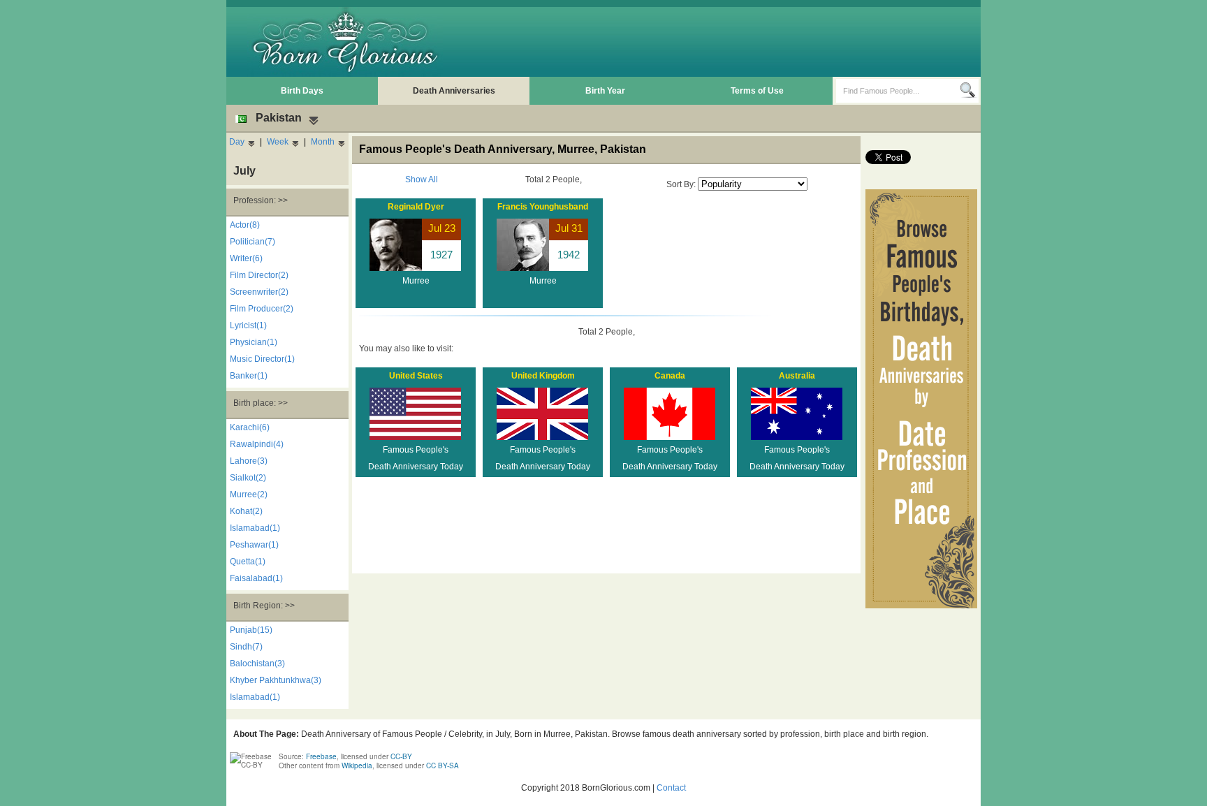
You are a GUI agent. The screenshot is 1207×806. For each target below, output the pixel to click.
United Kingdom (543, 376)
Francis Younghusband (542, 207)
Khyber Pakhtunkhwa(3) (275, 680)
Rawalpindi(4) (257, 444)
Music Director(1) (262, 359)
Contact (671, 788)
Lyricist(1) (248, 325)
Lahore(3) (249, 461)
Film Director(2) (259, 275)
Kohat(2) (246, 511)
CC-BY (401, 756)
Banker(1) (249, 376)
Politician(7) (252, 242)
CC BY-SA (442, 765)
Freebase (321, 756)
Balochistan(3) (257, 663)
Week (277, 142)
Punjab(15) (251, 630)
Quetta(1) (247, 561)
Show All (421, 179)
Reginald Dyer (416, 207)
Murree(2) (249, 494)
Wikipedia (357, 765)
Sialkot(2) (248, 478)
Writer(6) (246, 258)
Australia (797, 376)
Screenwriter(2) (259, 292)
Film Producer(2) (261, 309)
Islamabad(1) (255, 528)
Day (236, 142)
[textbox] (898, 91)
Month (323, 142)
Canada (669, 376)
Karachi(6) (250, 427)
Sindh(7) (246, 647)
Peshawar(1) (254, 545)
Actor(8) (245, 225)
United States (416, 376)
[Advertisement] (723, 41)
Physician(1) (253, 342)
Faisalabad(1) (256, 578)
